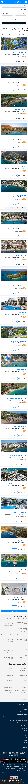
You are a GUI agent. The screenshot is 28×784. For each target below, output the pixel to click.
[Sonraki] (25, 43)
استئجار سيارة (24, 733)
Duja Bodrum (10, 639)
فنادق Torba (10, 672)
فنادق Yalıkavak (10, 682)
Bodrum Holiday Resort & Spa (21, 649)
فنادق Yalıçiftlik (24, 678)
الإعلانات (25, 747)
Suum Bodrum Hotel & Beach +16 (8, 658)
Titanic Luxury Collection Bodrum (22, 640)
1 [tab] (16, 48)
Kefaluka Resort (23, 631)
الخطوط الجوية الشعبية (22, 725)
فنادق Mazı (25, 666)
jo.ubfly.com (25, 26)
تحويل (25, 735)
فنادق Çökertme (9, 685)
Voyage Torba (10, 618)
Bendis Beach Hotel (9, 637)
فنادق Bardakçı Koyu (23, 697)
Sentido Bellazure (23, 657)
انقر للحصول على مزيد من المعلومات (14, 780)
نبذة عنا (25, 740)
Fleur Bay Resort (9, 621)
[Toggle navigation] (25, 2)
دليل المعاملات (24, 709)
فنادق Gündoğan (23, 670)
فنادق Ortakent (10, 675)
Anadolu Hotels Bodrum (8, 655)
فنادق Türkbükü (10, 668)
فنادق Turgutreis (23, 685)
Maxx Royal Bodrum (9, 652)
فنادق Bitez (25, 680)
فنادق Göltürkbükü (23, 675)
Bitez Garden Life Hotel (22, 634)
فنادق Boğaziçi (10, 680)
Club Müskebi (24, 637)
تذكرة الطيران (24, 728)
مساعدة (25, 744)
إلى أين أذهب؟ (24, 737)
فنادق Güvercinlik (23, 692)
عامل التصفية (21, 34)
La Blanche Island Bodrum (7, 625)
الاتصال (25, 742)
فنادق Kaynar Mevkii (9, 690)
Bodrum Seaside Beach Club (22, 654)
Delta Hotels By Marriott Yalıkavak (22, 623)
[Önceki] (3, 43)
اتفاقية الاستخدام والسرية (21, 707)
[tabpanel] (14, 43)
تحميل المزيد (14, 611)
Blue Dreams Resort (9, 648)
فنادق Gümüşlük (24, 687)
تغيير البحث (24, 5)
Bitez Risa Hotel (23, 651)
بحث (14, 22)
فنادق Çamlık (10, 692)
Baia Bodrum (10, 641)
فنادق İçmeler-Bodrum (8, 687)
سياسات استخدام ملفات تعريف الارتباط (18, 722)
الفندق (21, 26)
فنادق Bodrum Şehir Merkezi (21, 690)
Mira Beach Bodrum (23, 642)
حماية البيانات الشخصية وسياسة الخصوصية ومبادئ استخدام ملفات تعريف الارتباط (14, 717)
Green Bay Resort (23, 625)
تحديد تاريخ (14, 61)
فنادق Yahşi (11, 670)
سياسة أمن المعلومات (22, 714)
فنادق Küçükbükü (23, 699)
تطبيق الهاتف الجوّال (22, 704)
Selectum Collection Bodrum (22, 629)
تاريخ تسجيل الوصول (21, 13)
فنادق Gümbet (24, 668)
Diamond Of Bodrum (8, 623)
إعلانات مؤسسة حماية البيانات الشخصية (18, 720)
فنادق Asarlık (24, 672)
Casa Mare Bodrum (9, 643)
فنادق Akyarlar (10, 666)
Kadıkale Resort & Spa (8, 650)
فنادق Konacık (24, 682)
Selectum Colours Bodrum (21, 645)
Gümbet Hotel (10, 627)
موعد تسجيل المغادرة (7, 13)
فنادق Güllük (24, 694)
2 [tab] (14, 48)
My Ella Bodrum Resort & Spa (22, 619)
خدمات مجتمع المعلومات (21, 711)
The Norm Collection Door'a (7, 634)
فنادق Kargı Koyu (9, 678)
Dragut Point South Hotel (22, 659)
